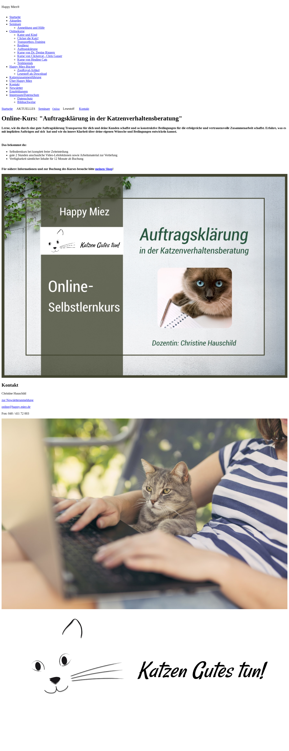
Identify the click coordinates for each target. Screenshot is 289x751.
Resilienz (23, 45)
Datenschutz (25, 98)
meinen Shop (103, 169)
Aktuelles (15, 20)
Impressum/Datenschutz (24, 95)
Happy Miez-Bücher (22, 66)
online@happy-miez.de (16, 406)
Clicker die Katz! (28, 38)
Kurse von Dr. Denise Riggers (36, 52)
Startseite (15, 17)
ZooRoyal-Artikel (28, 70)
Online (56, 108)
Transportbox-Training (31, 41)
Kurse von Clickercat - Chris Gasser (39, 56)
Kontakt (14, 84)
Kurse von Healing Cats (32, 59)
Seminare (15, 24)
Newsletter (16, 88)
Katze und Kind (27, 34)
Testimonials (25, 63)
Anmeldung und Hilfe (31, 27)
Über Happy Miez (20, 80)
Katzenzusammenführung (25, 77)
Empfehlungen (18, 91)
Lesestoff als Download (32, 73)
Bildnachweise (26, 102)
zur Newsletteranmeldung (17, 400)
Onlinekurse (17, 31)
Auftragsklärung (27, 49)
